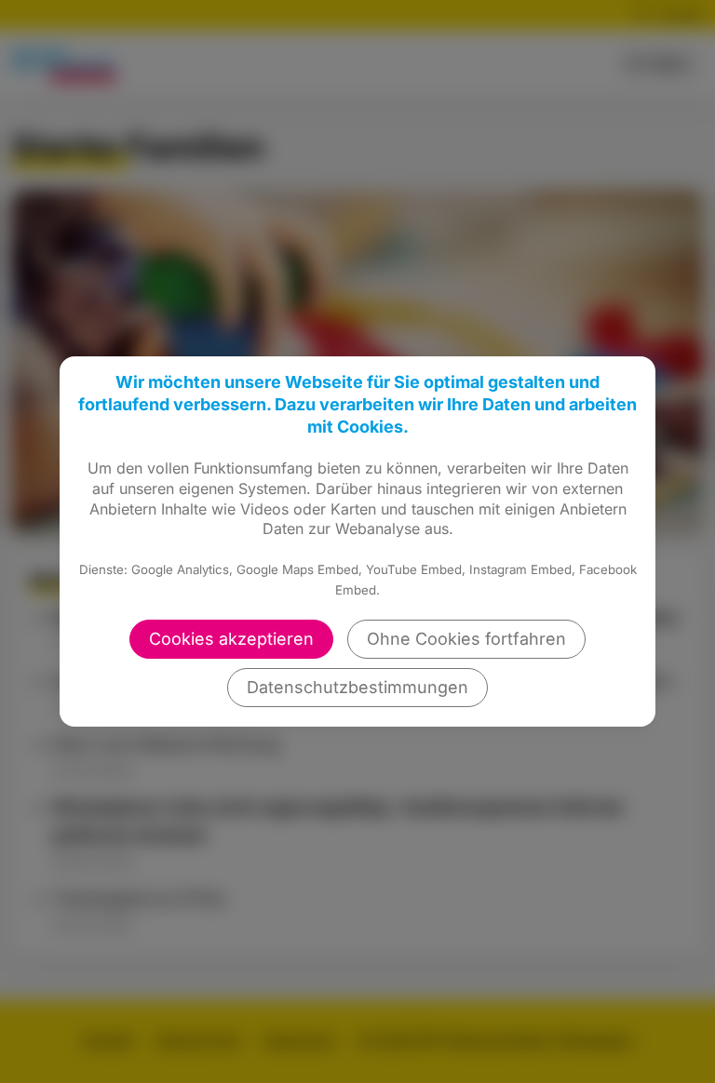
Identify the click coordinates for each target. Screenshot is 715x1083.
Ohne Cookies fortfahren (466, 638)
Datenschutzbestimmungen (357, 687)
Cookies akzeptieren (231, 638)
